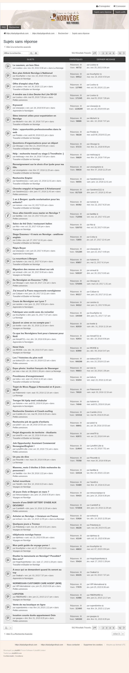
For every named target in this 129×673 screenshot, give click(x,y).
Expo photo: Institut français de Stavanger (36, 368)
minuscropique (22, 495)
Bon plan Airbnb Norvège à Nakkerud (33, 73)
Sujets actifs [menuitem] (120, 12)
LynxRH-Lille (21, 449)
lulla (18, 379)
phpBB (17, 650)
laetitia (19, 216)
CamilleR (20, 508)
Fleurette (20, 460)
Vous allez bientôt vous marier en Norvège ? (36, 213)
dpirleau (19, 537)
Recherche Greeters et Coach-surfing (33, 411)
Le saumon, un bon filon (26, 65)
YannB (19, 484)
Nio (17, 226)
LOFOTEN (18, 594)
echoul (19, 519)
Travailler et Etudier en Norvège (26, 89)
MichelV (19, 122)
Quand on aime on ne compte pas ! (31, 322)
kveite (18, 325)
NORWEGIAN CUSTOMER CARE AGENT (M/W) (37, 583)
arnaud (19, 272)
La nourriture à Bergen (25, 258)
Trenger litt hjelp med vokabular (30, 400)
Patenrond (20, 393)
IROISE (19, 350)
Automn (19, 261)
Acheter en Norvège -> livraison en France (35, 516)
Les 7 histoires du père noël (28, 357)
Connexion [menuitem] (121, 6)
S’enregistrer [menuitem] (104, 6)
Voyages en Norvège (22, 79)
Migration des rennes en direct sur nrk (33, 269)
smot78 (19, 435)
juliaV (18, 425)
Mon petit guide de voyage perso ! (31, 545)
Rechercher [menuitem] (14, 27)
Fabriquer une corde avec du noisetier (33, 312)
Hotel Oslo (18, 347)
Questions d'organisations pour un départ (35, 143)
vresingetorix (21, 170)
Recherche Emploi (22, 178)
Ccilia (18, 240)
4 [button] (110, 53)
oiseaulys (20, 108)
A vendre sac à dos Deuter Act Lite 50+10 (35, 94)
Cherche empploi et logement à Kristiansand (37, 188)
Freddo (19, 135)
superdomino (21, 607)
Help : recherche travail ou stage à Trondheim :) (38, 153)
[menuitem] (8, 656)
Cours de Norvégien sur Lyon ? (29, 301)
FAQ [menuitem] (4, 27)
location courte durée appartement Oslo (34, 615)
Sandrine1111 (22, 181)
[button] (94, 53)
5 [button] (113, 53)
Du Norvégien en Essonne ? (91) (30, 280)
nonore (19, 205)
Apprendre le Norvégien (23, 111)
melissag (20, 157)
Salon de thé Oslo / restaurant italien (32, 223)
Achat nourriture (21, 481)
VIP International (23, 586)
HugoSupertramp (23, 562)
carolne (19, 304)
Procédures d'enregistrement (28, 376)
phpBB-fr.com (17, 653)
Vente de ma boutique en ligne (29, 604)
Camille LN (21, 414)
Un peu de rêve (21, 457)
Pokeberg (20, 527)
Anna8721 (20, 339)
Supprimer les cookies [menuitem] (93, 645)
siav (18, 371)
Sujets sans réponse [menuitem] (103, 12)
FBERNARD (21, 597)
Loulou (19, 68)
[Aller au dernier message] (98, 64)
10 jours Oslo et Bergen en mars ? (31, 492)
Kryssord (17, 105)
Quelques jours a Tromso (26, 524)
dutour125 (20, 360)
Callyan (19, 293)
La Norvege (58, 68)
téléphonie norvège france (27, 534)
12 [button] (120, 53)
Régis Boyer (19, 248)
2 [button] (103, 53)
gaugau (19, 618)
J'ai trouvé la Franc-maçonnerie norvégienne (37, 290)
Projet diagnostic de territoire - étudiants (34, 432)
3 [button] (106, 53)
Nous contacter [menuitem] (73, 645)
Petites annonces (20, 100)
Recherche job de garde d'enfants (31, 422)
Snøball (19, 575)
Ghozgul (19, 146)
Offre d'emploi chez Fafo (26, 83)
